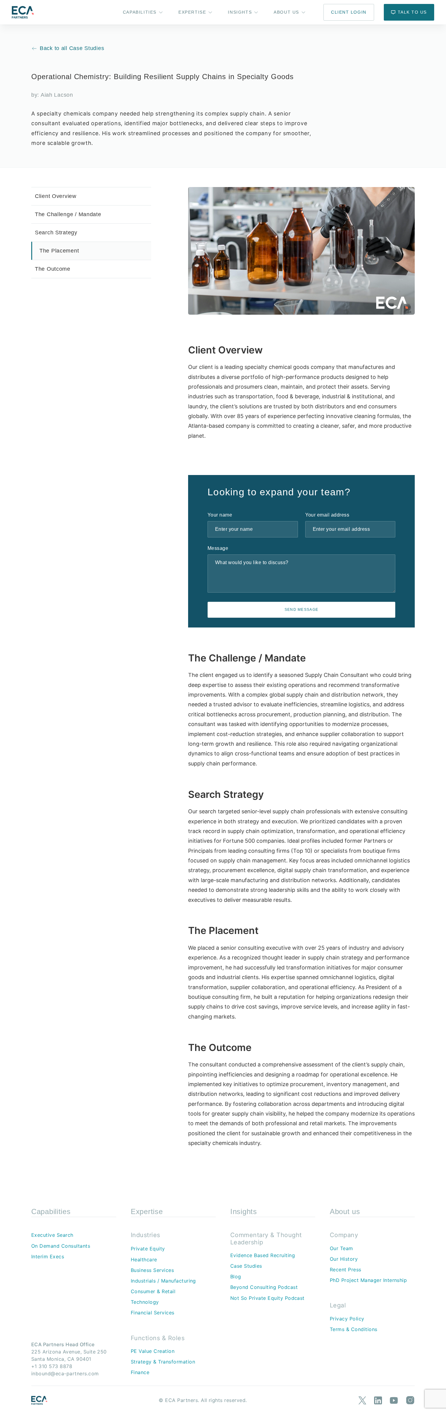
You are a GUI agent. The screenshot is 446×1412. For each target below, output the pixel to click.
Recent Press (345, 1269)
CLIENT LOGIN (348, 12)
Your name (220, 514)
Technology (145, 1302)
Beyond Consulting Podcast (264, 1287)
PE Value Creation (152, 1351)
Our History (344, 1259)
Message (218, 548)
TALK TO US (412, 12)
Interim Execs (47, 1256)
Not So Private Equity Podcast (267, 1298)
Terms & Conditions (353, 1329)
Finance (140, 1372)
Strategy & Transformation (163, 1362)
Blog (235, 1276)
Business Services (152, 1270)
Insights (240, 12)
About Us (286, 12)
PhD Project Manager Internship (368, 1280)
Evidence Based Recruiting (262, 1255)
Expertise (192, 12)
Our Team (341, 1248)
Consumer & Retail (153, 1291)
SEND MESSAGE (302, 609)
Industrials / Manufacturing (163, 1281)
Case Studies (246, 1266)
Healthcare (144, 1259)
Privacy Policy (347, 1319)
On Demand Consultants (60, 1246)
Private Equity (148, 1249)
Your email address (327, 514)
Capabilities (140, 12)
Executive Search (52, 1235)
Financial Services (152, 1313)
